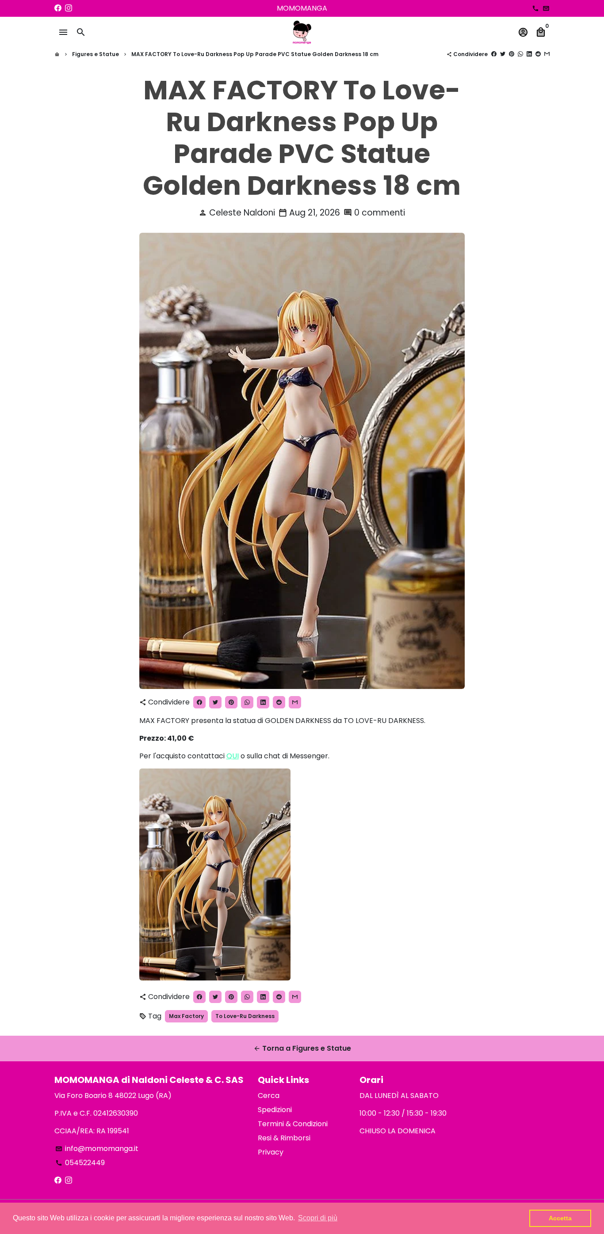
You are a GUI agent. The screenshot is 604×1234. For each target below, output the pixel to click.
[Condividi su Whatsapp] (520, 54)
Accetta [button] (560, 1218)
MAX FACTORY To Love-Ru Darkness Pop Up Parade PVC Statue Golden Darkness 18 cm (254, 54)
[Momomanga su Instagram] (68, 8)
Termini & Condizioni (293, 1124)
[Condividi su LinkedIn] (529, 54)
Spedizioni (275, 1110)
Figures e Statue (95, 54)
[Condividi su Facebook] (494, 54)
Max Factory (186, 1016)
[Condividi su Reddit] (538, 54)
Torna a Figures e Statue (302, 1048)
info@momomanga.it (96, 1148)
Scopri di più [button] (317, 1218)
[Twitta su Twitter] (502, 54)
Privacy (270, 1152)
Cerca (268, 1095)
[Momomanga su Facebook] (57, 8)
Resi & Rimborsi (284, 1138)
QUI (232, 756)
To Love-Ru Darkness (245, 1016)
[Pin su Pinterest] (511, 54)
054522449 (80, 1163)
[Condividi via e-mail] (547, 54)
